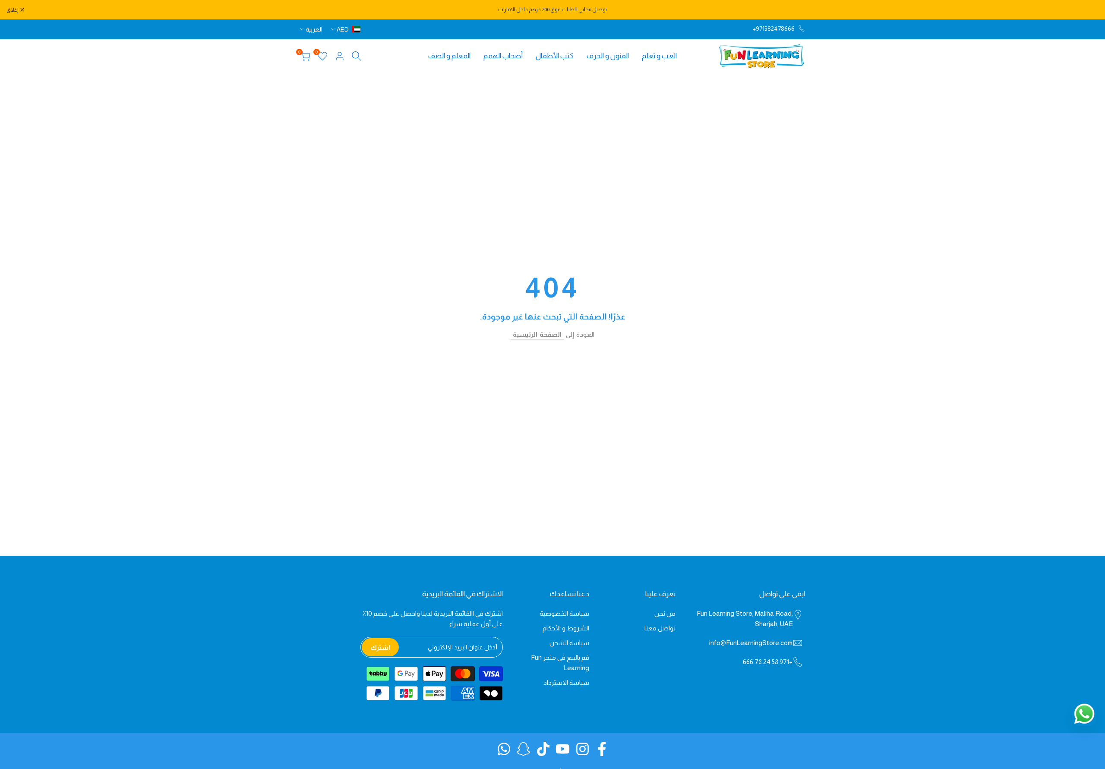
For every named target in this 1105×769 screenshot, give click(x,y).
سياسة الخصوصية (564, 613)
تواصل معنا (660, 628)
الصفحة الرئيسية (537, 334)
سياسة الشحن (569, 642)
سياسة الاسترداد (566, 682)
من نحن (665, 613)
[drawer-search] (356, 56)
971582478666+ (774, 28)
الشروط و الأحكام (566, 628)
